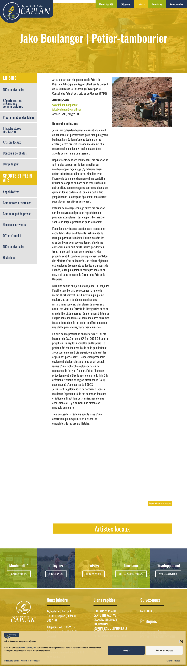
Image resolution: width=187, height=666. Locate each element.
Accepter (126, 650)
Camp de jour (11, 163)
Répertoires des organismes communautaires (13, 103)
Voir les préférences (164, 650)
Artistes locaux (12, 142)
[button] (181, 641)
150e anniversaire (13, 89)
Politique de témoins (11, 660)
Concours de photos (15, 153)
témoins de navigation (28, 647)
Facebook (146, 611)
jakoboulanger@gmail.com (67, 109)
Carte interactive (105, 615)
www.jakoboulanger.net (65, 104)
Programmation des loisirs (18, 117)
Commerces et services (17, 202)
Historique (9, 257)
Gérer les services (173, 660)
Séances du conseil (106, 620)
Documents (101, 624)
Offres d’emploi (12, 235)
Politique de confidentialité (30, 660)
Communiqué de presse (17, 213)
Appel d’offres (11, 191)
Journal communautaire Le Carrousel (110, 630)
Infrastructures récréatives (12, 130)
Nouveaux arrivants (14, 224)
